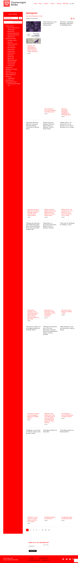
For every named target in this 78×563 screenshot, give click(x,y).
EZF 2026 (65, 3)
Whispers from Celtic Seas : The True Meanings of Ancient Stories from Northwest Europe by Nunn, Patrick (49, 418)
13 (49, 530)
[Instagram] (70, 559)
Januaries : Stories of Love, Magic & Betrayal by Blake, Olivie (33, 416)
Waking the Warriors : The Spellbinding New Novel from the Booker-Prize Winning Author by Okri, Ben (33, 315)
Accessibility (43, 558)
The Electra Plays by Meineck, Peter (66, 518)
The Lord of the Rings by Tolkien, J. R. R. (66, 312)
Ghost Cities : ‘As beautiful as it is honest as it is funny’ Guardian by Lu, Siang (67, 212)
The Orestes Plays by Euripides (49, 518)
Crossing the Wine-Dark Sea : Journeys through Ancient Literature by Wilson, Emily (33, 212)
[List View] (74, 18)
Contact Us (46, 560)
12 (45, 530)
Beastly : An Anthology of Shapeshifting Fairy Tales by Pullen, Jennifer (33, 48)
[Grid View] (71, 18)
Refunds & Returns (34, 560)
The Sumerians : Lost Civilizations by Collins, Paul (50, 110)
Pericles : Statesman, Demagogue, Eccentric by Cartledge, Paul (66, 112)
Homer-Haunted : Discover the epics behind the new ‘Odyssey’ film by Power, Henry (50, 212)
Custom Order (13, 14)
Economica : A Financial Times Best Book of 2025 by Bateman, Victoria (49, 313)
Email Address (32, 546)
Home (35, 3)
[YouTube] (66, 559)
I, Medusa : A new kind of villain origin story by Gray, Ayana (33, 519)
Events (59, 3)
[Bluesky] (73, 559)
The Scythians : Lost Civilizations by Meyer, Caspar (67, 415)
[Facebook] (63, 559)
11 (42, 530)
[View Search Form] (71, 4)
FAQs (32, 558)
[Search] (20, 18)
